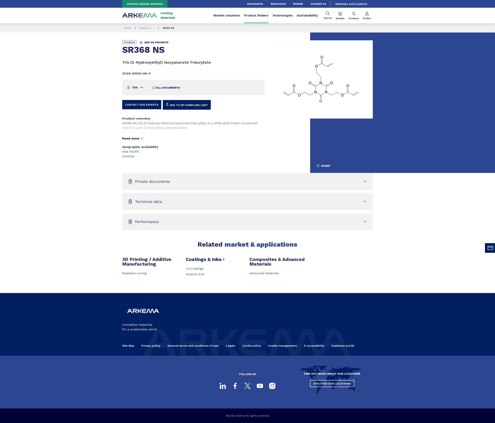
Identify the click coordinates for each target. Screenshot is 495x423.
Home (127, 28)
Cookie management (282, 345)
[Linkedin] (223, 386)
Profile (367, 18)
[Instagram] (272, 386)
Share (325, 165)
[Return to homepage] (139, 15)
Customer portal (342, 345)
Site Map (128, 345)
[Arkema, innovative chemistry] (143, 316)
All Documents (167, 87)
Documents (255, 3)
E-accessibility (314, 345)
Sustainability (307, 15)
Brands (298, 3)
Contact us (318, 3)
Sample (340, 18)
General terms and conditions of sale (193, 345)
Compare (353, 18)
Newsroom (278, 3)
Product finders (256, 15)
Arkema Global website (145, 4)
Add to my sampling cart (188, 105)
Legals (230, 345)
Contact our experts (141, 104)
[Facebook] (235, 386)
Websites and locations (351, 3)
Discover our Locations (332, 383)
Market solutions (226, 15)
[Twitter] (247, 386)
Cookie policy (251, 345)
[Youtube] (260, 386)
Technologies (282, 15)
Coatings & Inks (203, 259)
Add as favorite (156, 42)
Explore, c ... (147, 28)
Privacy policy (150, 345)
